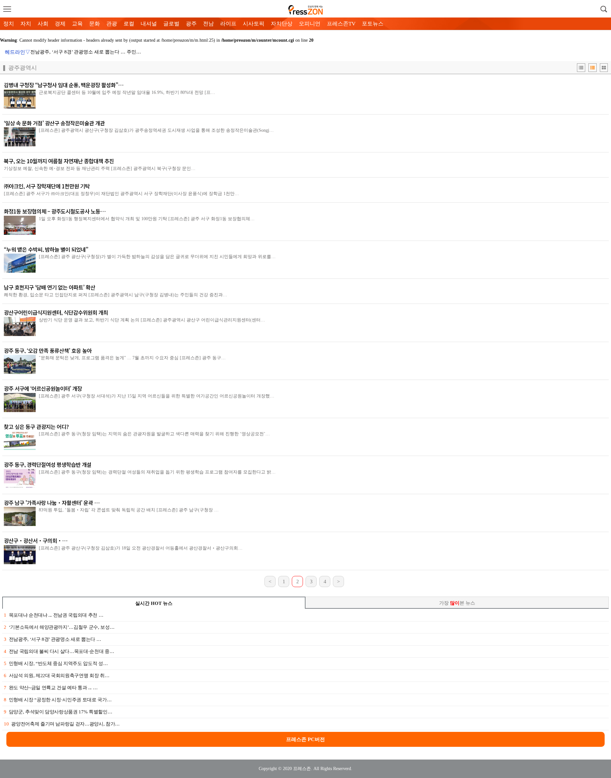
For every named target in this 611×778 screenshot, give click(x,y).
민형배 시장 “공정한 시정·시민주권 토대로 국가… (57, 699)
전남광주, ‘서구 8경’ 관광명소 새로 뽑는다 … (52, 639)
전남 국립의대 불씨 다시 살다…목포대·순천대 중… (59, 651)
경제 (60, 24)
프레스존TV (341, 24)
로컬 (128, 24)
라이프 (228, 24)
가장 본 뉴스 (457, 603)
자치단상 (281, 24)
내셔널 (149, 24)
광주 (191, 24)
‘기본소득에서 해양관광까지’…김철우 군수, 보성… (59, 627)
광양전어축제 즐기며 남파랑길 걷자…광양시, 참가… (62, 723)
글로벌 (171, 24)
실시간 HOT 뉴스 (153, 603)
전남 (208, 24)
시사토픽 (253, 24)
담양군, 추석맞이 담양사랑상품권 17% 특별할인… (58, 711)
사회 (43, 24)
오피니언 (309, 24)
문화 (94, 24)
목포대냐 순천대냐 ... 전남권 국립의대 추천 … (53, 615)
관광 (111, 24)
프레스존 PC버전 (305, 739)
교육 (77, 24)
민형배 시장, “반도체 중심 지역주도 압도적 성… (56, 663)
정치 (8, 24)
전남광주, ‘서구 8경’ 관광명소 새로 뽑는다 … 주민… (85, 51)
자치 (25, 24)
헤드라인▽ (17, 52)
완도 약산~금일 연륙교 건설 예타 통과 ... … (50, 687)
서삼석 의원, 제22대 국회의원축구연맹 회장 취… (56, 675)
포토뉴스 (372, 24)
